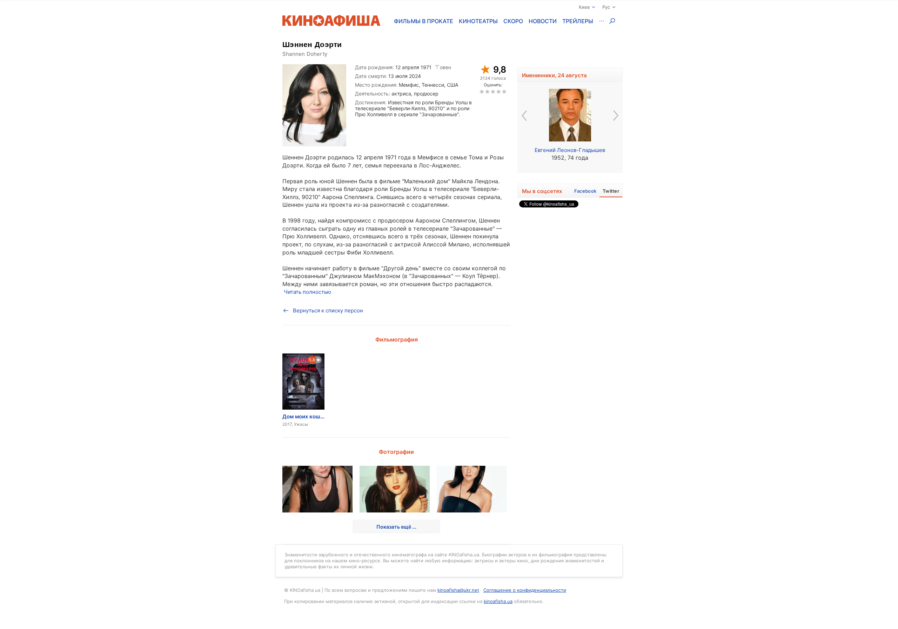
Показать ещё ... (396, 527)
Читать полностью (307, 292)
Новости (543, 21)
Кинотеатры (478, 21)
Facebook (585, 191)
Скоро (513, 21)
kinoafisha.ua (498, 601)
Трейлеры (577, 21)
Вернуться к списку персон (328, 310)
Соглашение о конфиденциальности (524, 590)
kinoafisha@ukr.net (458, 590)
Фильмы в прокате (423, 21)
